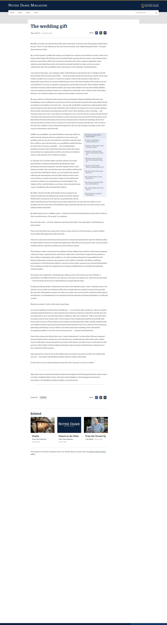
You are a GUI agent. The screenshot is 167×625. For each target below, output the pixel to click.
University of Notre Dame (150, 6)
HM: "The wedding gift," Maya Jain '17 (94, 188)
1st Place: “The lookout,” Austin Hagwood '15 (92, 140)
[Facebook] (96, 32)
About (28, 12)
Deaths (35, 435)
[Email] (105, 32)
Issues (20, 12)
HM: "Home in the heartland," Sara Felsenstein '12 (94, 182)
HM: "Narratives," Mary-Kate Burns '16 (94, 171)
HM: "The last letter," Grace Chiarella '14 (93, 177)
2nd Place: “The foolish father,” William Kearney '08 (94, 166)
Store (36, 12)
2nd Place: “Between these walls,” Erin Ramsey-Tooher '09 (94, 152)
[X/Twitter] (100, 32)
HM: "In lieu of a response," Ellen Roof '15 (93, 194)
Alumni (43, 397)
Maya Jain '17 (35, 33)
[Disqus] (69, 478)
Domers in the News (69, 435)
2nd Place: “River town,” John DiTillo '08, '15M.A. (94, 146)
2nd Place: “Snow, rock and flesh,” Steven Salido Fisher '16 (94, 160)
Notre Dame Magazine (27, 5)
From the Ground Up (95, 435)
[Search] (156, 12)
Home (12, 12)
